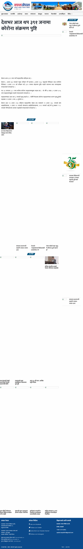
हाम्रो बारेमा (68, 547)
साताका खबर (72, 20)
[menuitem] (4, 14)
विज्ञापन (63, 547)
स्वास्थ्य (47, 14)
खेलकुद (40, 14)
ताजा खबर (31, 119)
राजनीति (13, 14)
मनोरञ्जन (33, 14)
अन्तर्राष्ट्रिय (62, 14)
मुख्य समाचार (4, 14)
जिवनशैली (53, 14)
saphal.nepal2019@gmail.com (65, 532)
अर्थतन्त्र (19, 14)
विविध (69, 14)
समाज (26, 14)
